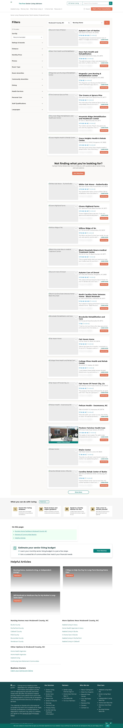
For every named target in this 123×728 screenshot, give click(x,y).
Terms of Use (26, 713)
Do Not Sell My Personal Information (51, 712)
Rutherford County (17, 628)
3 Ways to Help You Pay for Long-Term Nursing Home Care (87, 572)
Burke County (15, 625)
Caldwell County (16, 631)
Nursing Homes (24, 15)
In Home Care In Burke (70, 635)
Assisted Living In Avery (69, 625)
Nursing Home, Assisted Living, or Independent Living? (32, 572)
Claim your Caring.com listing (22, 671)
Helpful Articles (20, 538)
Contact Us (85, 708)
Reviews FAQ (85, 703)
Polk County (15, 635)
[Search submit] (107, 23)
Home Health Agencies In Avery (72, 628)
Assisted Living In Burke (70, 631)
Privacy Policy (50, 708)
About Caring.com (87, 690)
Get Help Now (78, 173)
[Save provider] (76, 31)
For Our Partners (69, 701)
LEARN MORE (104, 39)
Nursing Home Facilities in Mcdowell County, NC (31, 531)
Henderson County (17, 641)
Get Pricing (104, 42)
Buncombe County (17, 638)
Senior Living (14, 15)
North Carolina (34, 15)
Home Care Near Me (105, 703)
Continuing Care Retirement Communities (25, 661)
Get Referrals (68, 698)
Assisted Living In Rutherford (71, 638)
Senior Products (51, 701)
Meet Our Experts (87, 692)
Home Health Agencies (18, 651)
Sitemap (48, 703)
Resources (49, 698)
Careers (83, 705)
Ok (108, 726)
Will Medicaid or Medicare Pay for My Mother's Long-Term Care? (34, 597)
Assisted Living (15, 658)
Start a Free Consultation (102, 9)
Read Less (43, 501)
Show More (78, 492)
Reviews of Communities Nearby (26, 534)
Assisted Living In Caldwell (70, 641)
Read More (17, 575)
